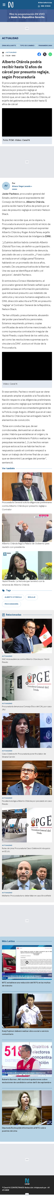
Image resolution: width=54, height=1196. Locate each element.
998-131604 (45, 6)
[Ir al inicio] (10, 5)
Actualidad (11, 52)
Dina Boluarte (9, 45)
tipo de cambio (27, 45)
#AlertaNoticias (45, 3)
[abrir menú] (4, 5)
